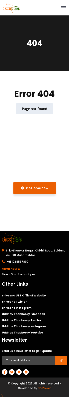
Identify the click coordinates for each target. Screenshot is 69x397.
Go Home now (36, 188)
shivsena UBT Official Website (24, 295)
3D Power (44, 388)
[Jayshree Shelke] (11, 7)
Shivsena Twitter (14, 302)
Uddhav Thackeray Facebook (23, 314)
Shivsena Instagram (16, 308)
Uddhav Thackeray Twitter (21, 320)
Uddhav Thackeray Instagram (24, 326)
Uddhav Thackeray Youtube (22, 332)
